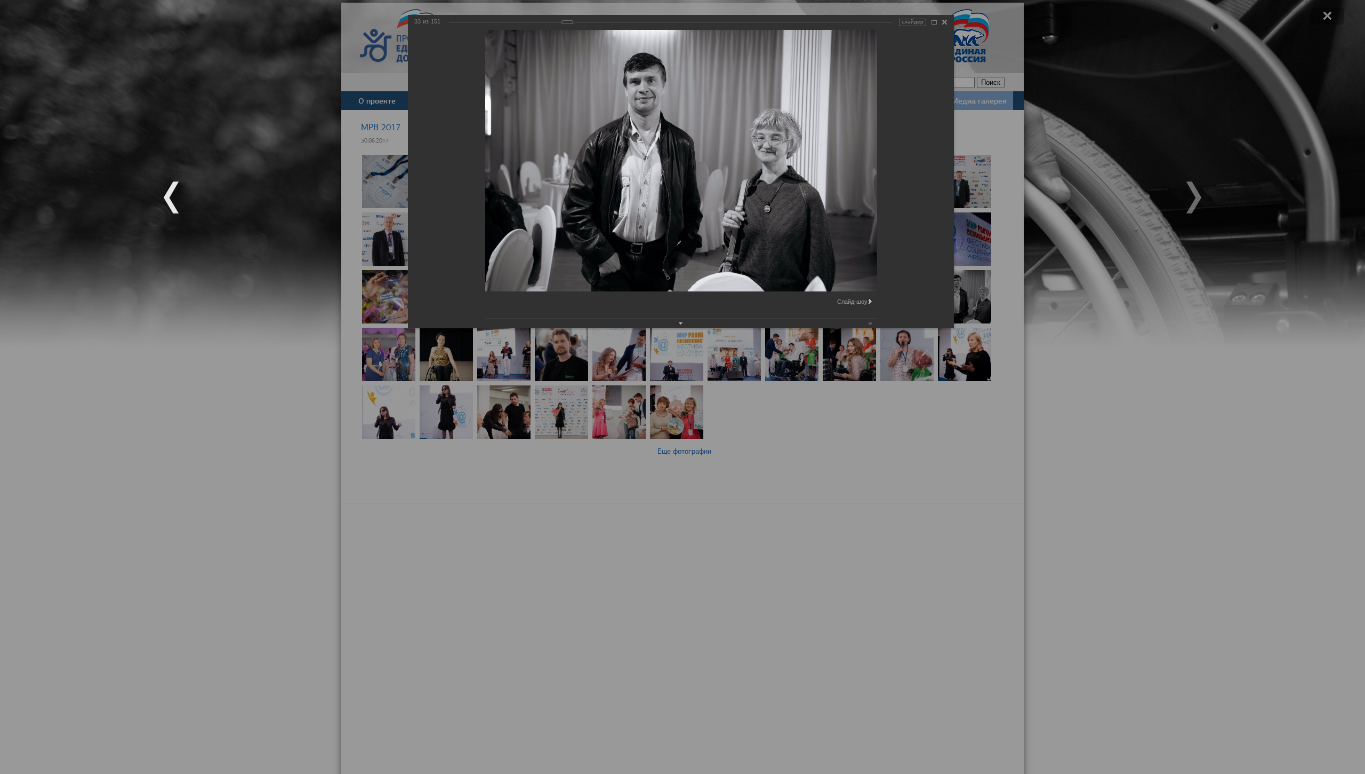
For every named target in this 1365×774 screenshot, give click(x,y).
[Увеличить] (934, 22)
